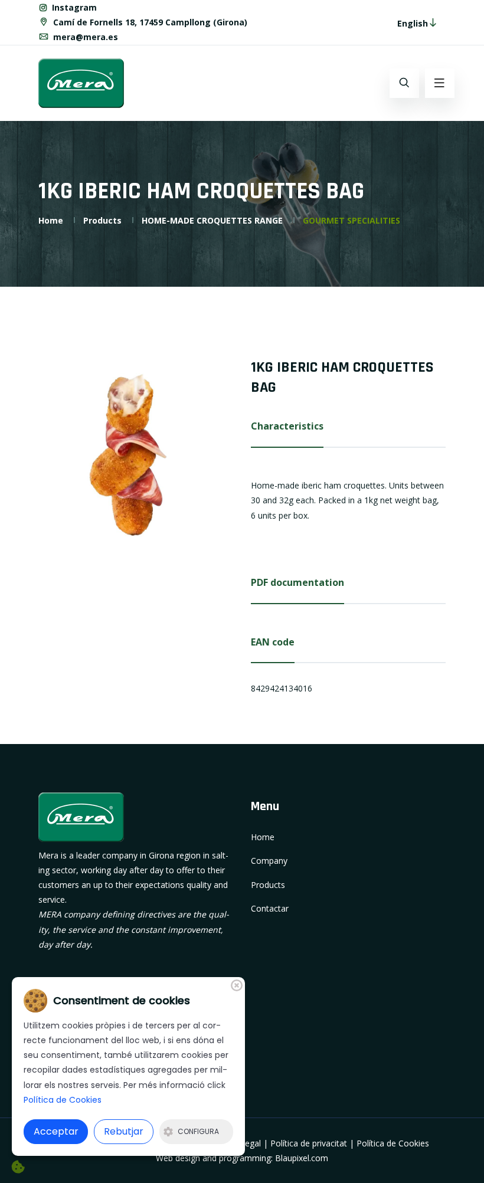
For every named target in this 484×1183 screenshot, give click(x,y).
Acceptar (56, 1131)
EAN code (273, 641)
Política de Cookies (393, 1143)
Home (50, 220)
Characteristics (287, 426)
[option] (135, 455)
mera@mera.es (84, 36)
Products (102, 220)
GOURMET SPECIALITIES (351, 220)
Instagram (73, 7)
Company (269, 860)
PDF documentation (297, 582)
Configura (198, 1131)
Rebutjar (123, 1131)
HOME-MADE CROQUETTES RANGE (212, 220)
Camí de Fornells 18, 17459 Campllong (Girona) (149, 22)
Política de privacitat (308, 1143)
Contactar (270, 908)
